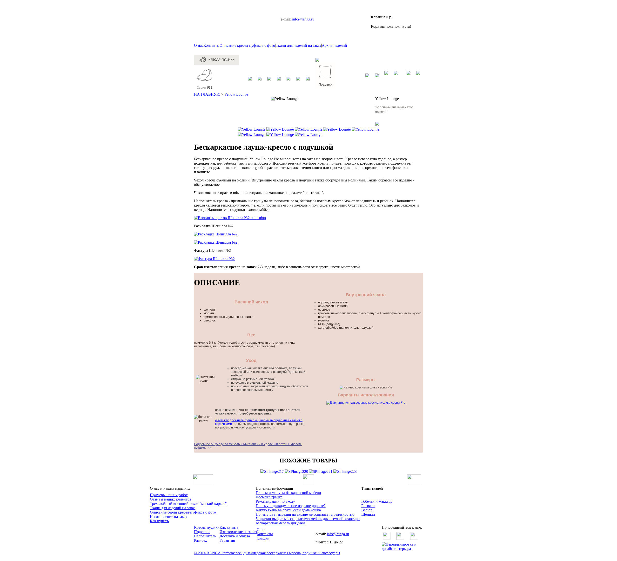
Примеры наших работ (169, 495)
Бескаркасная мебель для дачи (280, 523)
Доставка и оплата (235, 536)
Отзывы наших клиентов (170, 499)
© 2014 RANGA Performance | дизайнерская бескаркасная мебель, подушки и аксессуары (267, 553)
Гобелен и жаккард (376, 501)
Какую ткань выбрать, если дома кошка (288, 510)
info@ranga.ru (303, 19)
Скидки (263, 538)
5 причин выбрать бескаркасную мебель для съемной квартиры (308, 519)
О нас (198, 45)
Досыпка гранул (269, 497)
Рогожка (368, 506)
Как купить (159, 521)
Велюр (366, 510)
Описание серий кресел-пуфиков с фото (183, 512)
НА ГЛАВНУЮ (207, 94)
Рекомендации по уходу (275, 501)
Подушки (202, 532)
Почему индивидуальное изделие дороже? (291, 506)
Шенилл (368, 514)
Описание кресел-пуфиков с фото (247, 45)
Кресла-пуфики (207, 527)
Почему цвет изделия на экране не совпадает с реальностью (305, 514)
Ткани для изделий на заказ (298, 45)
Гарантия (227, 540)
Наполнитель (205, 536)
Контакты (211, 45)
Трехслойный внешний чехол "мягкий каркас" (188, 503)
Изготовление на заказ (168, 516)
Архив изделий (334, 45)
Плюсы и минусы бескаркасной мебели (288, 493)
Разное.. (200, 540)
